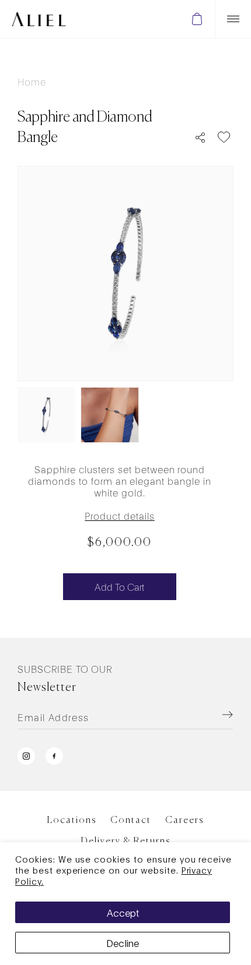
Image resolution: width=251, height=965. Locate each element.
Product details (119, 515)
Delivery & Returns (125, 841)
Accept (123, 912)
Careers (184, 820)
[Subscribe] (212, 715)
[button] (197, 19)
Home (32, 81)
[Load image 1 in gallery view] (46, 414)
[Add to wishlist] (223, 137)
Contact (130, 820)
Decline (122, 942)
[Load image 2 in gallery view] (110, 415)
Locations (71, 820)
